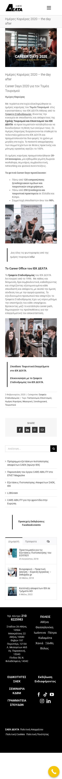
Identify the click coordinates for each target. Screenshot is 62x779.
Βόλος (44, 648)
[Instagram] (42, 701)
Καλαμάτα (45, 638)
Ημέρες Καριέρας (13, 401)
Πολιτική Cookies (15, 734)
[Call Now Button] (54, 771)
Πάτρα (52, 632)
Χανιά (39, 643)
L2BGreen (12, 493)
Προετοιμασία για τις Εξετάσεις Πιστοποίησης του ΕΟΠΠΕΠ (35, 553)
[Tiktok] (45, 694)
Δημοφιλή (13, 541)
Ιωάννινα (40, 632)
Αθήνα (44, 622)
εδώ (32, 256)
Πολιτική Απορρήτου (32, 729)
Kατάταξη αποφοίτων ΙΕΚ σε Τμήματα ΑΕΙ (34, 589)
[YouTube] (52, 694)
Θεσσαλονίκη (44, 627)
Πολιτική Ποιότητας (37, 734)
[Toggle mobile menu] (49, 7)
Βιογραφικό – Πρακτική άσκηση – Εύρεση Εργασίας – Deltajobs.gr (35, 572)
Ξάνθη (49, 643)
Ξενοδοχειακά (40, 401)
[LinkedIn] (48, 701)
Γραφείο (18, 114)
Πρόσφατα (31, 541)
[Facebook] (39, 694)
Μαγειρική (28, 401)
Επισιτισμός (46, 398)
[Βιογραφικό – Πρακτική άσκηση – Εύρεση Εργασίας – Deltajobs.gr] (12, 569)
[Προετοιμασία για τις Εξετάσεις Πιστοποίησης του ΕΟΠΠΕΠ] (12, 550)
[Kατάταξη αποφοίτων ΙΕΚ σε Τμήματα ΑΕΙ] (12, 588)
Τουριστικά (10, 405)
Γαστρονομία (33, 398)
